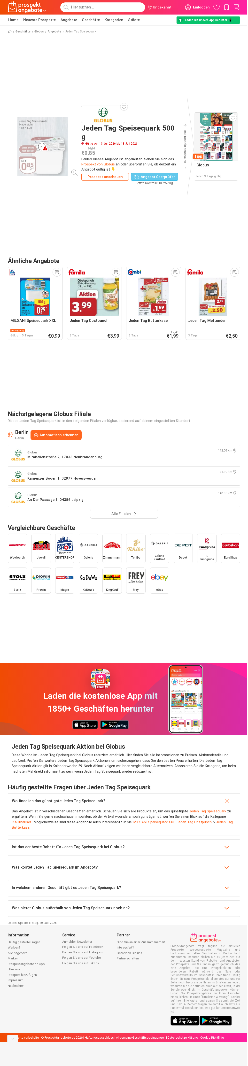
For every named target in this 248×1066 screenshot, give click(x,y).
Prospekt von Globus (98, 164)
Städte (134, 20)
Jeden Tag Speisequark (207, 811)
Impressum (15, 980)
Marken (13, 958)
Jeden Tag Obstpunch (194, 822)
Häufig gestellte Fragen (24, 942)
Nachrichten (16, 986)
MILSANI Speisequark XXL (154, 822)
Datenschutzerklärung (183, 1037)
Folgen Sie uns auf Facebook (82, 947)
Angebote (69, 20)
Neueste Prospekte (39, 20)
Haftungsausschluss (99, 1037)
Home (13, 20)
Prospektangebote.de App (26, 964)
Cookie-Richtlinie (212, 1037)
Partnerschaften (128, 958)
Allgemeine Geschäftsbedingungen (140, 1037)
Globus (39, 31)
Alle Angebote (17, 953)
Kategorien (114, 20)
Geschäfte (91, 20)
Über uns (14, 969)
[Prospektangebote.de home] (27, 7)
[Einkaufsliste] (236, 7)
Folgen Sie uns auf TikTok (80, 963)
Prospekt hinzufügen (22, 975)
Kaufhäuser (22, 822)
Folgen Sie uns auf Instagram (82, 952)
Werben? (14, 947)
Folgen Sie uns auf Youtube (81, 957)
